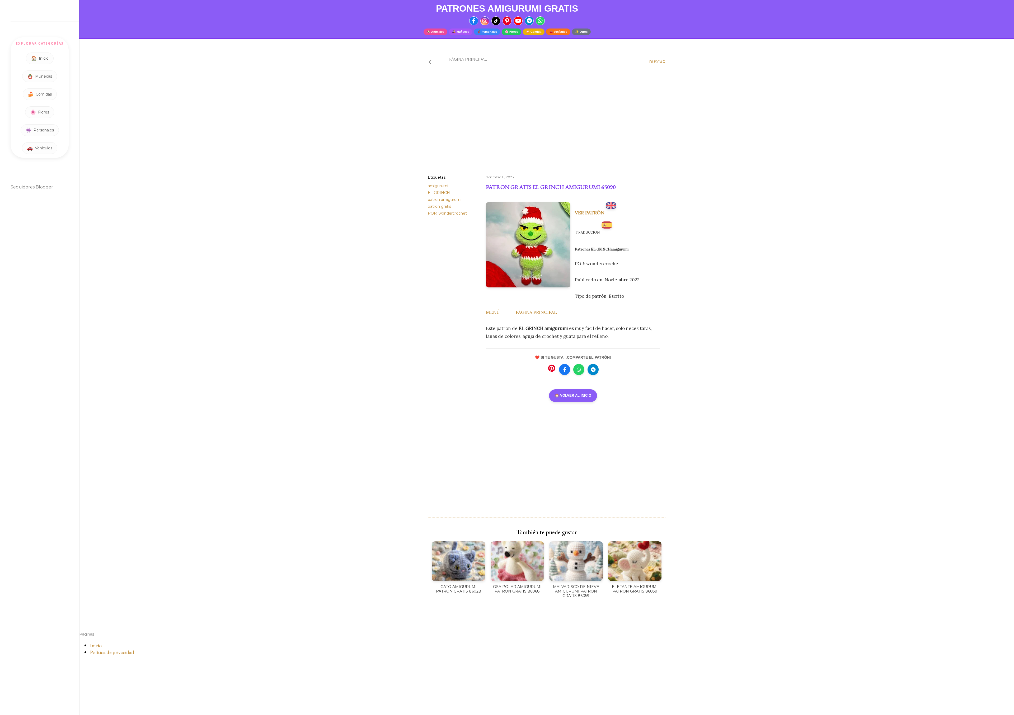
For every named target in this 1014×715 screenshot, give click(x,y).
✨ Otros (581, 31)
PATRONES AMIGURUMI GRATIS (507, 8)
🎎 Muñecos (460, 31)
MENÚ (493, 312)
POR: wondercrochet (447, 213)
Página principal (468, 59)
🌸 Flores (511, 31)
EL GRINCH (439, 192)
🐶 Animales (435, 31)
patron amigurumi (444, 199)
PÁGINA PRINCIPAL (536, 312)
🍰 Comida (533, 31)
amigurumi (438, 185)
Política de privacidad (112, 652)
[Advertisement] (546, 125)
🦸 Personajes (487, 31)
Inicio (96, 645)
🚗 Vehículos (558, 31)
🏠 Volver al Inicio (573, 395)
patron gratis (439, 206)
